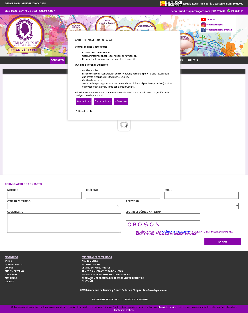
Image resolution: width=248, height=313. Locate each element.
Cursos (9, 267)
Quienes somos (13, 264)
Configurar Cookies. (124, 310)
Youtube (210, 19)
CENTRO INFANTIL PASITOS (96, 267)
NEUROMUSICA (90, 261)
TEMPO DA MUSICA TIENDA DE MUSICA (102, 271)
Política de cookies (136, 299)
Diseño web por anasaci (155, 290)
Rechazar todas (103, 101)
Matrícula (11, 278)
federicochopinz (214, 24)
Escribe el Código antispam (143, 211)
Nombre (12, 190)
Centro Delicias (28, 11)
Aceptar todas (84, 101)
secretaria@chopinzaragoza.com (190, 11)
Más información (167, 307)
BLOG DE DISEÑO (91, 264)
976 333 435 (218, 11)
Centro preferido (19, 201)
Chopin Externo (14, 271)
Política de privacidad (105, 299)
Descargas (11, 274)
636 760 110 (237, 11)
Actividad (132, 201)
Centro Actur (47, 11)
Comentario (15, 211)
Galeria (9, 281)
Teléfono (92, 190)
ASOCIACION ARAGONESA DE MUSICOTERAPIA (106, 274)
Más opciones (121, 101)
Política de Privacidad (175, 231)
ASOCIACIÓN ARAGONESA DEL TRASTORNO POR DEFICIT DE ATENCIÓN (113, 279)
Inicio (8, 261)
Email (168, 190)
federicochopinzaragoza (219, 29)
